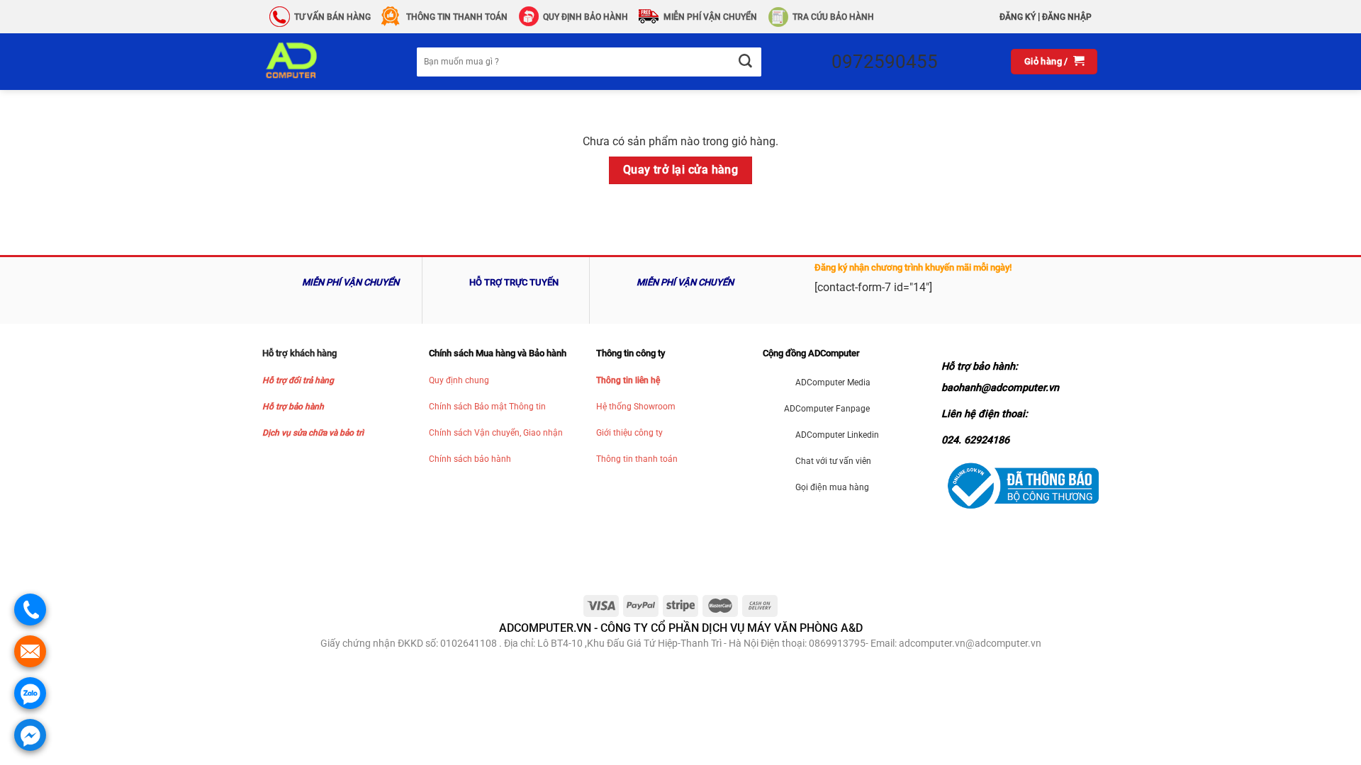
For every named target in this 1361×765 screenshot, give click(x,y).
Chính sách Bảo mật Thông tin (487, 407)
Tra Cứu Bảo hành (833, 17)
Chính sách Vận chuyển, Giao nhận (496, 433)
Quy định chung (459, 380)
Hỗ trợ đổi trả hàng (298, 380)
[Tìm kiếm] (744, 62)
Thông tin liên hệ (628, 380)
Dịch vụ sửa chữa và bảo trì (313, 433)
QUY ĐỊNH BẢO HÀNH (585, 17)
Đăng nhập (1067, 17)
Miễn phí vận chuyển (710, 17)
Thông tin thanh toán (637, 459)
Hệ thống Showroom (636, 407)
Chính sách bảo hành (470, 459)
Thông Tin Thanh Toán (457, 17)
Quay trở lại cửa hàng (681, 170)
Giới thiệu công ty (629, 433)
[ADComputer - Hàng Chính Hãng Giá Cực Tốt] (314, 61)
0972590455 (884, 61)
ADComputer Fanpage (827, 409)
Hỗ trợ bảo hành (293, 407)
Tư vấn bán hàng (332, 17)
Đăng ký (1017, 17)
